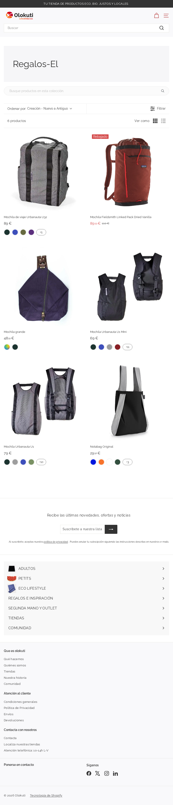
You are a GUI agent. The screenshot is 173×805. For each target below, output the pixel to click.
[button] (39, 108)
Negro (7, 232)
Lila (31, 232)
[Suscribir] (111, 529)
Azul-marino (15, 232)
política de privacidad (55, 541)
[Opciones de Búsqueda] (164, 90)
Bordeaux (117, 347)
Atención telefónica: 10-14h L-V (26, 750)
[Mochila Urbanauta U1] (43, 401)
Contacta (10, 738)
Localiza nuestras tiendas (22, 744)
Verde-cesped (31, 462)
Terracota (101, 462)
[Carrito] (156, 15)
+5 (41, 232)
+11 (127, 347)
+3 (127, 462)
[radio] (155, 121)
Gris (109, 347)
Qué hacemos (14, 659)
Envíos (8, 714)
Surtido (7, 347)
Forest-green (117, 462)
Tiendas (9, 671)
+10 (41, 462)
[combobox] (86, 28)
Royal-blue (93, 462)
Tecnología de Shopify (46, 795)
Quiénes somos (15, 665)
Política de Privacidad (19, 708)
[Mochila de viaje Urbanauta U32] (43, 172)
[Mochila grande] (43, 286)
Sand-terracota (109, 462)
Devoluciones (14, 720)
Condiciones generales (20, 702)
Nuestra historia (15, 677)
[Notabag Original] (129, 401)
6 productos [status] (16, 121)
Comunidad (12, 683)
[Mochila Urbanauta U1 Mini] (129, 286)
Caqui (23, 232)
